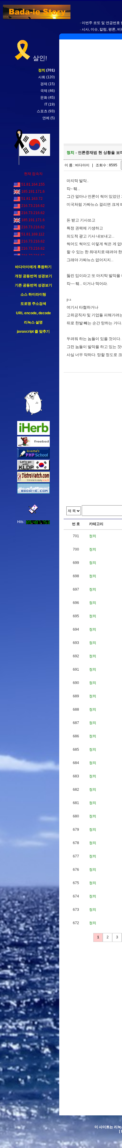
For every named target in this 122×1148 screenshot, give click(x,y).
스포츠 (42, 111)
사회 (41, 77)
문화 (43, 97)
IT (45, 104)
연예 (45, 118)
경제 (43, 84)
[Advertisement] (33, 362)
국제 (43, 91)
